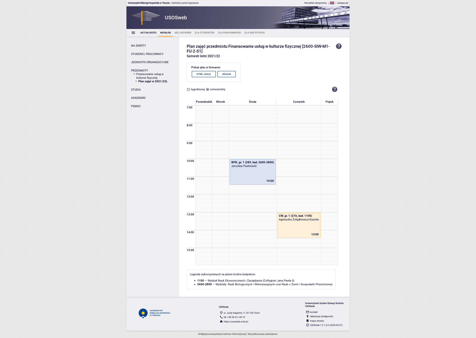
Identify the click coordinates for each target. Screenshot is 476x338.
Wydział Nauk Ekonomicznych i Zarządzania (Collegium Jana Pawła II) (251, 280)
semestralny (217, 89)
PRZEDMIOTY (139, 70)
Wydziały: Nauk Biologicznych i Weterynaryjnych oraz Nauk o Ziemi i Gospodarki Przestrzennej (274, 284)
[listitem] (148, 33)
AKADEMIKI (138, 98)
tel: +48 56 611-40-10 (234, 317)
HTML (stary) (204, 74)
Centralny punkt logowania (185, 3)
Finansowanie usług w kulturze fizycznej (150, 75)
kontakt (314, 312)
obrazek (226, 74)
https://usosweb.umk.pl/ (236, 321)
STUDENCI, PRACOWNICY (147, 54)
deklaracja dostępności (321, 316)
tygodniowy (198, 89)
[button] (335, 89)
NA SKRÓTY (138, 45)
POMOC (136, 106)
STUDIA (136, 89)
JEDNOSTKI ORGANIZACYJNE (150, 62)
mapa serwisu (317, 321)
